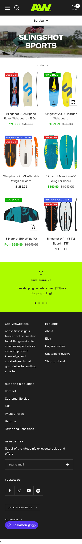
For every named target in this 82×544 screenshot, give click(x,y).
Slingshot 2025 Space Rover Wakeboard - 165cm (21, 116)
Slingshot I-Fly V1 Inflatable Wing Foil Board (21, 178)
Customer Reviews (57, 354)
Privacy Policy (14, 414)
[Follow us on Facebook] (10, 490)
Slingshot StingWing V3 (21, 239)
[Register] (67, 464)
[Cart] (74, 7)
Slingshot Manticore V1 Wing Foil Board (61, 178)
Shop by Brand (55, 361)
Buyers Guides (55, 346)
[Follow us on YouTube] (28, 490)
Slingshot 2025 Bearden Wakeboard (61, 116)
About (49, 331)
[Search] (16, 7)
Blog (48, 338)
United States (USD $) (20, 507)
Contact (10, 391)
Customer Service (17, 398)
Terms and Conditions (19, 429)
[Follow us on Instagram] (19, 490)
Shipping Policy (40, 293)
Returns (10, 421)
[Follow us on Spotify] (38, 490)
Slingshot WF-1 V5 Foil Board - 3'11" (60, 241)
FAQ (7, 406)
